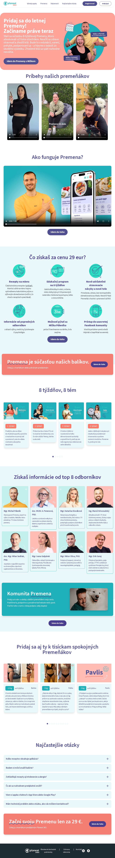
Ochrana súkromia (66, 850)
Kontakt (79, 849)
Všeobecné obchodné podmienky (48, 850)
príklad (29, 285)
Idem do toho (57, 232)
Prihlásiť (105, 3)
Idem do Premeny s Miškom (21, 61)
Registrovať (89, 3)
